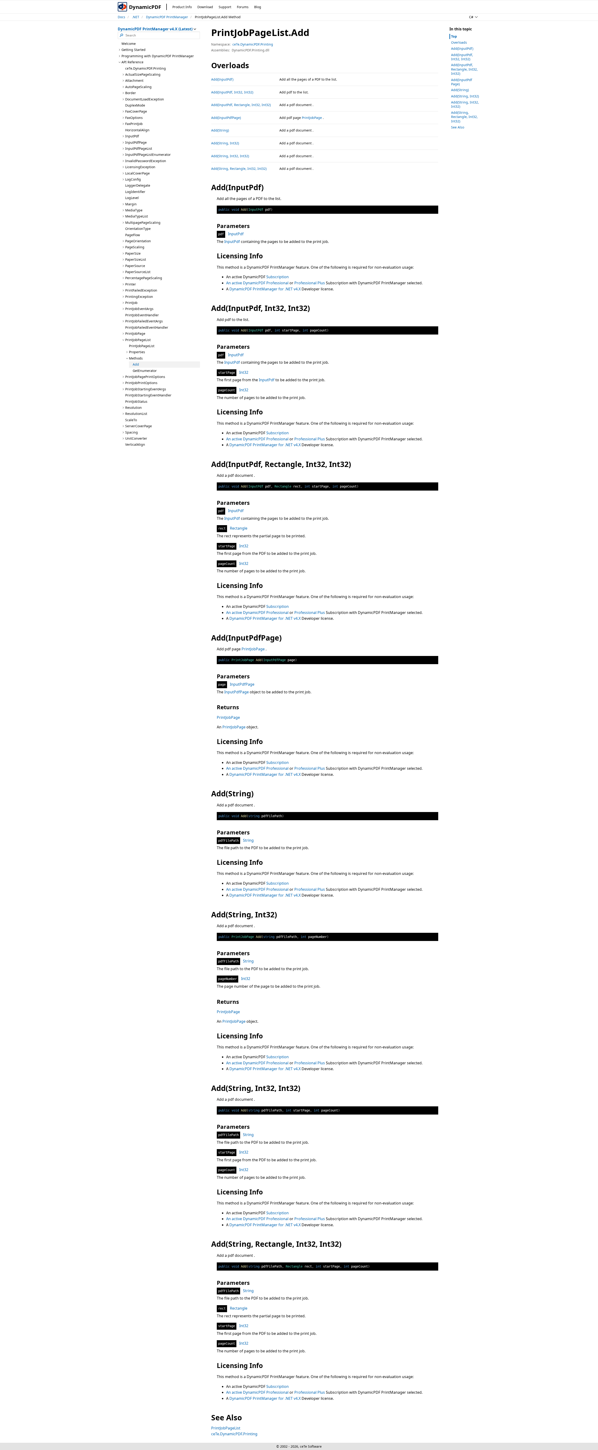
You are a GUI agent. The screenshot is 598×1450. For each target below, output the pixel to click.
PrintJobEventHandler (142, 315)
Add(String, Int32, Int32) (230, 156)
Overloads (459, 42)
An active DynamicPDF (246, 282)
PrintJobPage (312, 117)
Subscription (277, 276)
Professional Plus (309, 282)
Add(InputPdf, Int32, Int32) (232, 92)
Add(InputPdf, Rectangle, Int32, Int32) (241, 105)
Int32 (243, 372)
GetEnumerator (145, 370)
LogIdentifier (135, 191)
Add (136, 364)
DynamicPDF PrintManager (167, 17)
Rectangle (238, 528)
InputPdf (236, 233)
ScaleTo (131, 420)
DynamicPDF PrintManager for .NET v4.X (265, 289)
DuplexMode (135, 105)
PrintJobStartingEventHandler (148, 395)
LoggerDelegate (137, 185)
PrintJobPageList (141, 346)
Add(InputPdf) (222, 79)
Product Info (182, 7)
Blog (257, 7)
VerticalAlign (135, 444)
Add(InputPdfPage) (226, 117)
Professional (277, 282)
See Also (457, 127)
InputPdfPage (242, 684)
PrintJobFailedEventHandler (146, 327)
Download (205, 7)
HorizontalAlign (137, 130)
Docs (121, 17)
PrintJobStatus (136, 401)
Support (225, 7)
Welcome (128, 43)
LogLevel (132, 198)
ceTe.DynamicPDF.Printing (145, 68)
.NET (135, 17)
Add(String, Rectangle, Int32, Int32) (239, 168)
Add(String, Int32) (225, 143)
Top (454, 36)
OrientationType (138, 228)
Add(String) (220, 130)
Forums (243, 7)
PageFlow (132, 235)
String (248, 840)
